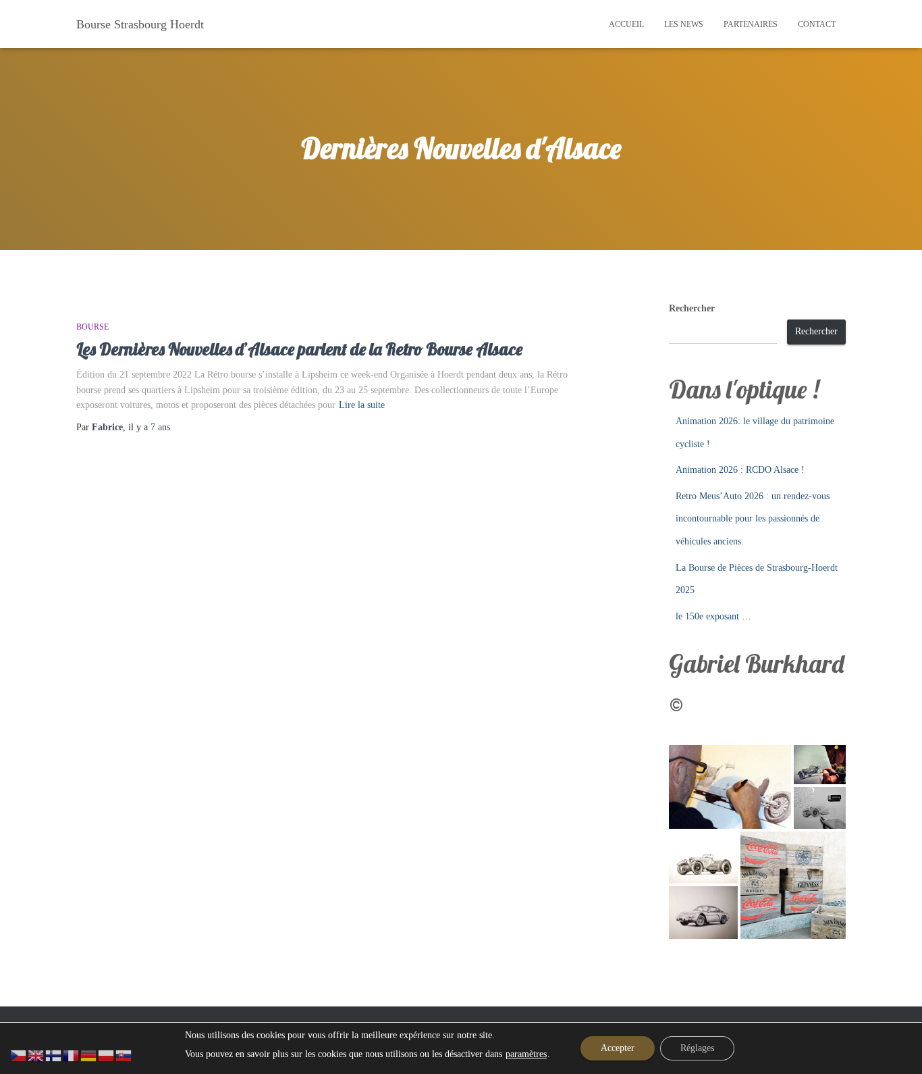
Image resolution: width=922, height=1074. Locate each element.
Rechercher (692, 308)
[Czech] (19, 1055)
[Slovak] (124, 1055)
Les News (683, 24)
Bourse (92, 327)
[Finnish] (54, 1055)
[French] (71, 1055)
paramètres (526, 1054)
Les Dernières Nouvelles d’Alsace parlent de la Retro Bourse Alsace (299, 348)
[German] (89, 1055)
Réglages (697, 1048)
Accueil (626, 24)
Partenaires (751, 24)
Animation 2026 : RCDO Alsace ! (740, 470)
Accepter (617, 1048)
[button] (730, 787)
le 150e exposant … (713, 616)
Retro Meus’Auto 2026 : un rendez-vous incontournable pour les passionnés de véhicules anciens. (753, 518)
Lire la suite (362, 405)
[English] (36, 1055)
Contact (817, 24)
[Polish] (106, 1055)
